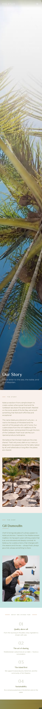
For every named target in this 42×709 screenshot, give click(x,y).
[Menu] (37, 4)
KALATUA (8, 4)
